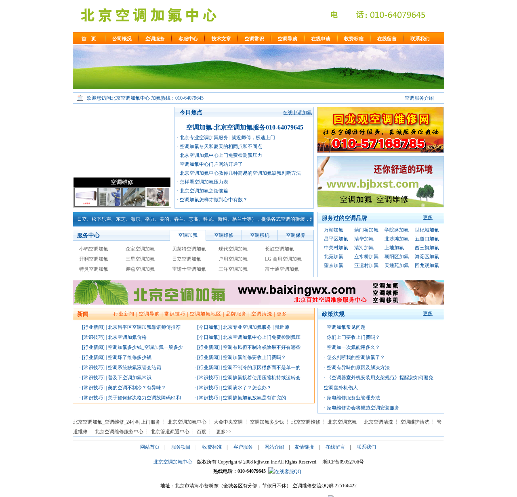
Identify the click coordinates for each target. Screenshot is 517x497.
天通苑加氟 (397, 265)
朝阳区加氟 (397, 256)
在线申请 (320, 39)
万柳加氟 (333, 230)
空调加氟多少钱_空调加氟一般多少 (145, 347)
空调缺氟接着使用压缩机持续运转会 (262, 377)
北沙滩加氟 (397, 239)
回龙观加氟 (427, 265)
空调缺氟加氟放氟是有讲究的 (254, 398)
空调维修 (122, 182)
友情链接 (304, 447)
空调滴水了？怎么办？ (247, 387)
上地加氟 (394, 248)
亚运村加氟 (366, 265)
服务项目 (181, 447)
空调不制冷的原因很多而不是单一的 (262, 367)
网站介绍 (274, 447)
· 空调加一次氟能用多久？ (352, 347)
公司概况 (122, 39)
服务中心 (88, 235)
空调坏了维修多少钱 (129, 357)
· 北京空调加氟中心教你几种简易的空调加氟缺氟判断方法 (239, 173)
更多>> (223, 431)
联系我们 (420, 39)
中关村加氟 (336, 248)
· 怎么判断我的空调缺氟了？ (354, 357)
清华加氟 (364, 239)
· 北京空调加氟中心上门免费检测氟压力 (219, 155)
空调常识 (254, 39)
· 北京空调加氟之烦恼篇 (202, 191)
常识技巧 (174, 314)
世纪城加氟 (427, 230)
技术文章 (221, 39)
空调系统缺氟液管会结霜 (134, 367)
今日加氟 (208, 327)
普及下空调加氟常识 (129, 377)
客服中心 (188, 39)
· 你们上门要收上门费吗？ (352, 337)
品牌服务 (236, 314)
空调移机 (259, 235)
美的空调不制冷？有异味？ (137, 387)
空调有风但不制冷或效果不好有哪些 (262, 347)
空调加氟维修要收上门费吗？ (254, 357)
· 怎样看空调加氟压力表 (202, 182)
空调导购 (287, 39)
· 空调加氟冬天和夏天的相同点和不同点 (219, 146)
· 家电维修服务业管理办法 (352, 398)
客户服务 (243, 447)
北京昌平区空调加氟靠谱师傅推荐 (144, 327)
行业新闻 (124, 314)
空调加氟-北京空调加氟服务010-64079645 (244, 127)
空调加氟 (188, 235)
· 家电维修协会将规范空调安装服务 (361, 408)
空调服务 (155, 39)
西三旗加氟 (427, 248)
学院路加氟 (397, 230)
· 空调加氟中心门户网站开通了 (210, 164)
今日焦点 (191, 112)
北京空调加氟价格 (127, 337)
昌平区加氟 (336, 239)
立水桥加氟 (366, 256)
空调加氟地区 (205, 314)
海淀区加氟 (427, 256)
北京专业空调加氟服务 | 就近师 (256, 327)
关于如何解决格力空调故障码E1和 (144, 398)
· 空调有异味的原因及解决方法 (357, 367)
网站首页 (150, 447)
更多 (428, 217)
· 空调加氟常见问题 (345, 327)
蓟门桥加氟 (366, 230)
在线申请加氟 (297, 112)
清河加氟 (364, 248)
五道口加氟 (427, 239)
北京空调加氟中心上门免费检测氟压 (262, 337)
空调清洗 (261, 314)
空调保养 (295, 235)
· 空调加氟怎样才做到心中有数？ (212, 200)
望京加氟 (333, 265)
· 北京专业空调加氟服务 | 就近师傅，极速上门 (226, 137)
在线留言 (387, 39)
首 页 (89, 39)
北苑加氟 (333, 256)
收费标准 (354, 39)
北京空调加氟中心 (172, 462)
